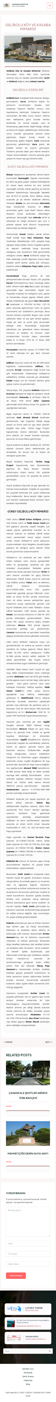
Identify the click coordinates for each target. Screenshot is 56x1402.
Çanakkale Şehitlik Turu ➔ (29, 1326)
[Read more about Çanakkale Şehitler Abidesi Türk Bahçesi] (28, 1072)
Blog (28, 1384)
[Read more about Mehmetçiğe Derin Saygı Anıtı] (28, 1133)
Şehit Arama (28, 1376)
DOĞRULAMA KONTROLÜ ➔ (35, 1339)
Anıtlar (9, 1106)
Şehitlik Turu (28, 1368)
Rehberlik (28, 1372)
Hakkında (28, 1380)
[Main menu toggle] (50, 5)
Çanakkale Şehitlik (20, 4)
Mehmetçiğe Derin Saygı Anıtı (28, 1153)
